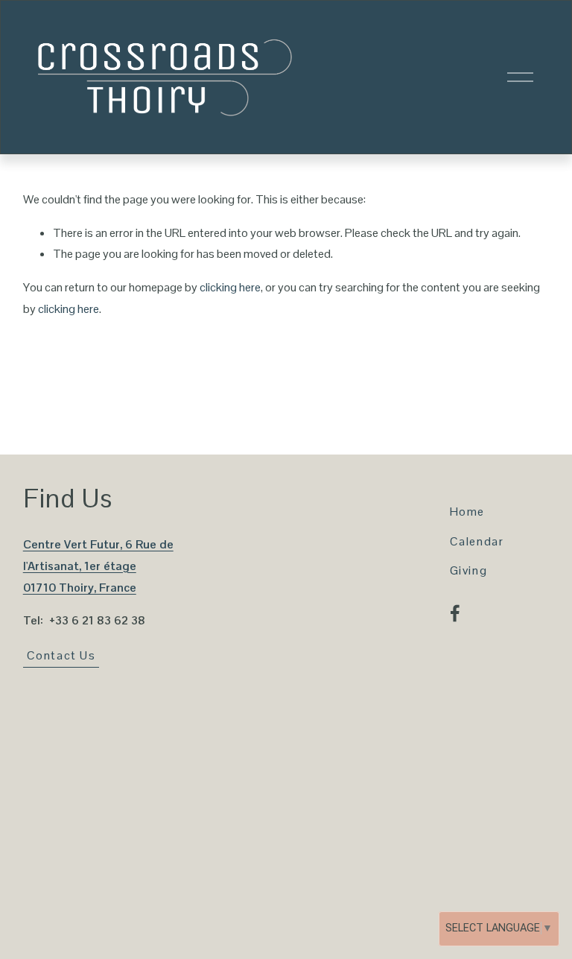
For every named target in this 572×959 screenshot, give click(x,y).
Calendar (477, 541)
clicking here (230, 287)
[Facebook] (455, 613)
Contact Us (61, 655)
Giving (469, 570)
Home (467, 511)
